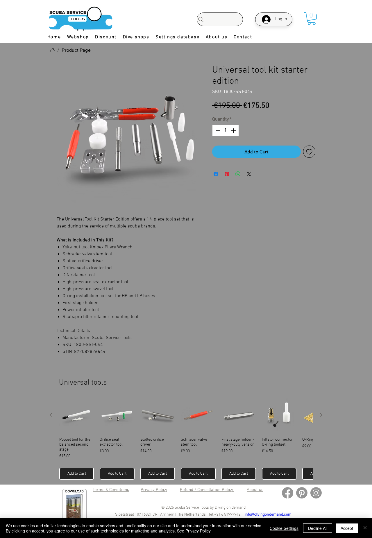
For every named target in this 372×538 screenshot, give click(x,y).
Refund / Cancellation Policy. (207, 489)
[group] (186, 439)
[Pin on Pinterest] (226, 174)
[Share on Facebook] (215, 174)
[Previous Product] (50, 415)
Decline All (317, 528)
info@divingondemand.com (268, 514)
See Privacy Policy (194, 531)
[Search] (220, 19)
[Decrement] (217, 130)
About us (255, 489)
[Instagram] (316, 492)
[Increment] (234, 130)
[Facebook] (287, 492)
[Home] (52, 50)
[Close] (365, 528)
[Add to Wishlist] (309, 152)
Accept (347, 528)
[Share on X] (249, 174)
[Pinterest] (301, 492)
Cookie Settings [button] (284, 528)
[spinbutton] (225, 130)
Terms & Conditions (111, 489)
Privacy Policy (154, 489)
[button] (311, 18)
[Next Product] (321, 415)
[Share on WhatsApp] (238, 174)
